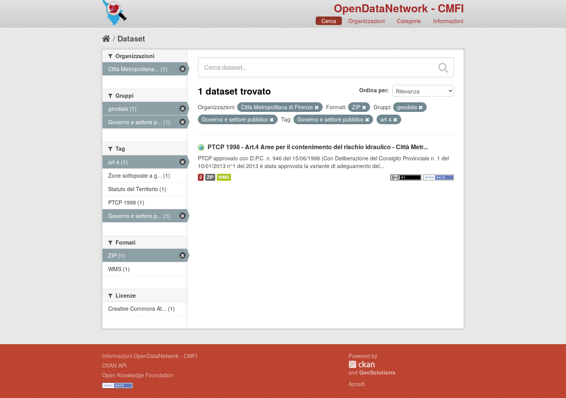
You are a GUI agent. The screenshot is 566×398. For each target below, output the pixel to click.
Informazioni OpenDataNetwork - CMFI (149, 356)
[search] (443, 67)
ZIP (210, 177)
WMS (223, 177)
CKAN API (114, 365)
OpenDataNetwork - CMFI (399, 8)
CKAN (361, 364)
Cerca (329, 21)
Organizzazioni (366, 21)
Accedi (356, 384)
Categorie (409, 21)
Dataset (131, 38)
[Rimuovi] (317, 107)
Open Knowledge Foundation (137, 375)
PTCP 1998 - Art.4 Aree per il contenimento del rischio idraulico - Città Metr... (318, 146)
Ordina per (373, 90)
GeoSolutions (377, 372)
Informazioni (448, 21)
